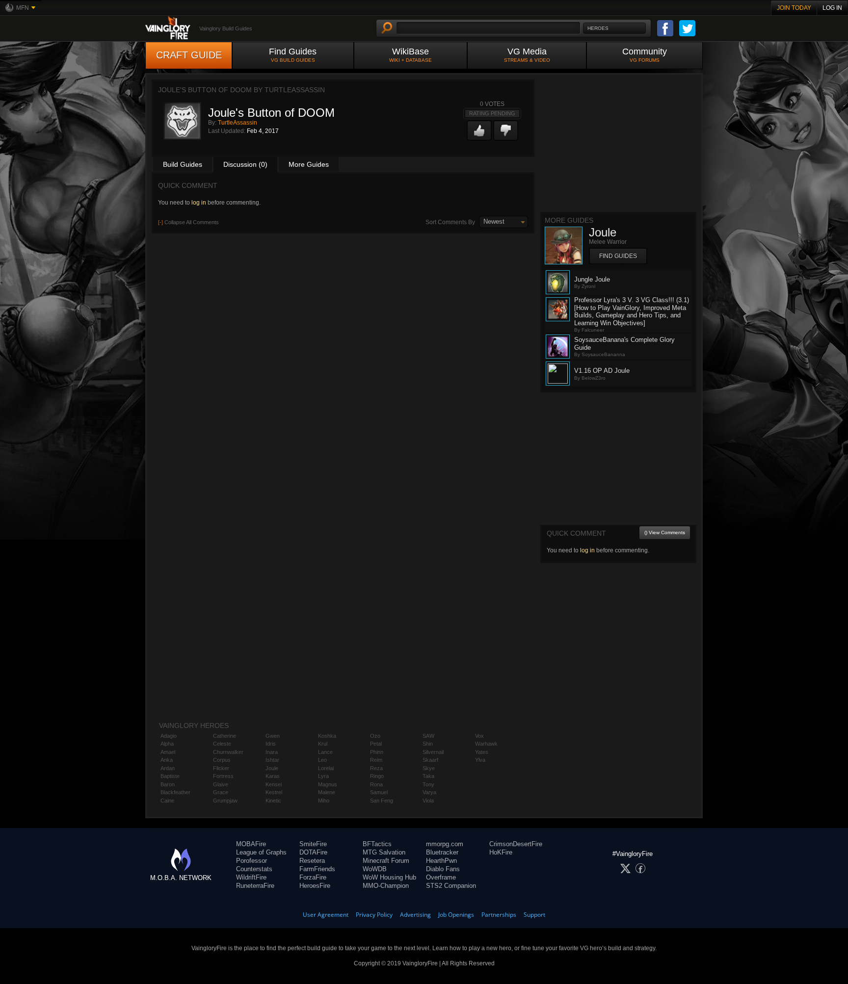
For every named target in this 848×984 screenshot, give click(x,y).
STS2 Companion (451, 885)
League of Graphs (261, 852)
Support (534, 914)
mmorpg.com (444, 844)
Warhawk (486, 744)
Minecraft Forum (386, 860)
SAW (428, 736)
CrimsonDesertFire (515, 844)
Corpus (222, 760)
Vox (479, 736)
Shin (428, 744)
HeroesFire (314, 885)
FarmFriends (317, 869)
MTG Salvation (384, 852)
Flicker (221, 768)
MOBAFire (251, 844)
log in (198, 202)
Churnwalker (228, 752)
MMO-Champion (386, 885)
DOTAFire (313, 852)
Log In (832, 7)
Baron (167, 784)
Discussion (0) (245, 164)
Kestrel (273, 792)
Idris (270, 744)
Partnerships (498, 914)
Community (644, 55)
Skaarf (430, 760)
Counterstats (254, 869)
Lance (325, 752)
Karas (272, 776)
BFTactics (377, 844)
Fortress (223, 776)
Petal (376, 744)
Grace (220, 792)
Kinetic (273, 800)
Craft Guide (189, 55)
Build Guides (182, 164)
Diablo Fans (443, 869)
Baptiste (170, 776)
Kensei (273, 784)
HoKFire (500, 852)
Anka (166, 760)
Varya (429, 792)
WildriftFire (251, 877)
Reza (376, 768)
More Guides (309, 164)
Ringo (377, 776)
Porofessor (251, 860)
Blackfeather (175, 792)
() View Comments (664, 532)
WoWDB (375, 869)
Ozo (375, 736)
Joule (271, 768)
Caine (167, 800)
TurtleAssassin (237, 122)
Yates (481, 752)
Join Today (794, 7)
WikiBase (410, 55)
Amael (167, 752)
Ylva (480, 760)
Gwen (272, 736)
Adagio (168, 736)
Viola (428, 800)
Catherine (224, 736)
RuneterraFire (255, 885)
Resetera (312, 860)
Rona (376, 784)
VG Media (527, 55)
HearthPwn (441, 860)
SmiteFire (313, 844)
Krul (322, 744)
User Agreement (325, 914)
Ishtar (272, 760)
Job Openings (456, 914)
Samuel (379, 792)
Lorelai (326, 768)
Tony (428, 784)
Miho (323, 800)
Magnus (327, 784)
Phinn (376, 752)
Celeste (222, 744)
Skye (429, 768)
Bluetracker (442, 852)
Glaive (220, 784)
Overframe (441, 877)
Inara (271, 752)
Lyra (323, 776)
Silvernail (433, 752)
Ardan (167, 768)
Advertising (415, 914)
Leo (322, 760)
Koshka (327, 736)
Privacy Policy (374, 914)
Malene (326, 792)
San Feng (381, 800)
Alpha (167, 744)
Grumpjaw (225, 800)
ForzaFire (312, 877)
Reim (376, 760)
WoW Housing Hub (389, 877)
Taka (428, 776)
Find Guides (293, 55)
